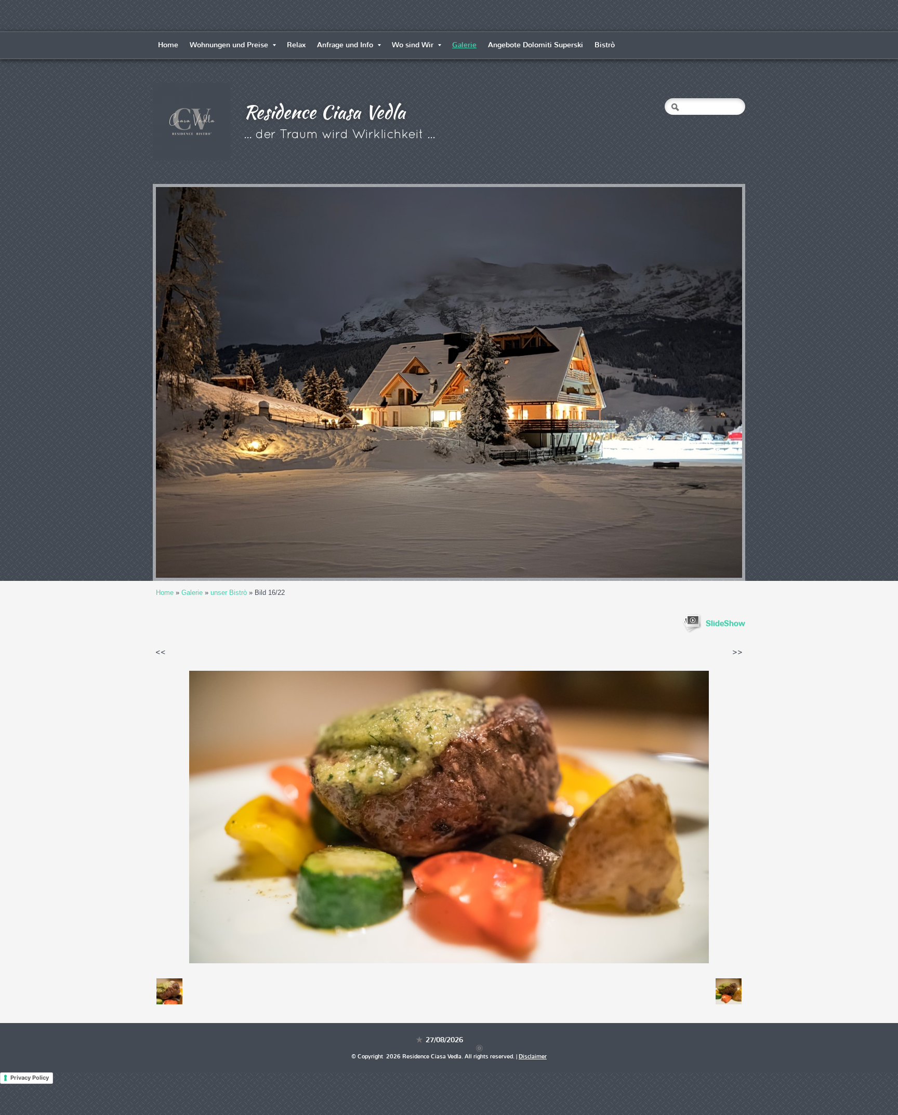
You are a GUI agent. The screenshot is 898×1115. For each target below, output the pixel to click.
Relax (296, 45)
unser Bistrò (228, 592)
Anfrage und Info (345, 45)
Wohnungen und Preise (229, 45)
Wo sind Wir (412, 45)
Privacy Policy (29, 1077)
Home (168, 45)
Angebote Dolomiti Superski (535, 45)
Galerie (464, 45)
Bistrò (605, 45)
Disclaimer (533, 1056)
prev (185, 382)
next (713, 382)
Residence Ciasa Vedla (324, 111)
